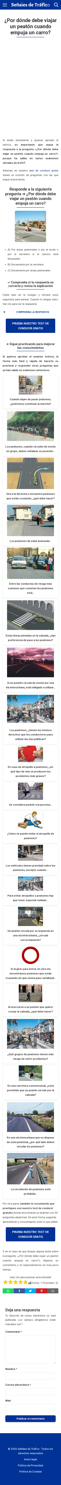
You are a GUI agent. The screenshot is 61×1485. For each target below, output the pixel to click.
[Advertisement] (30, 88)
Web (8, 1400)
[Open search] (56, 5)
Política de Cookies (30, 1471)
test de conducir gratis (43, 170)
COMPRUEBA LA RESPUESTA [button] (32, 312)
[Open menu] (5, 5)
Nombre (11, 1369)
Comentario (13, 1331)
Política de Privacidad (30, 1465)
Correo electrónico (18, 1384)
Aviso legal (30, 1459)
